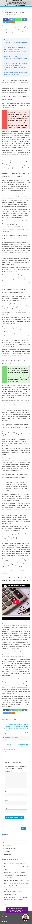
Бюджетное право (8, 838)
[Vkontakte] (24, 19)
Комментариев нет (22, 14)
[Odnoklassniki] (12, 22)
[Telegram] (6, 22)
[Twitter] (12, 19)
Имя (6, 791)
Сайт (6, 808)
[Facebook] (6, 19)
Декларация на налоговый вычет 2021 (16, 733)
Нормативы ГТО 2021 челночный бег (14, 872)
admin (5, 14)
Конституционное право (11, 737)
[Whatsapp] (18, 19)
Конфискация (6, 851)
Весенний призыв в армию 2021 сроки (15, 863)
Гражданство (6, 842)
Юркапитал (5, 914)
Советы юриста (7, 854)
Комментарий (9, 771)
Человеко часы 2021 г (10, 894)
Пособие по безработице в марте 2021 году (16, 880)
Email (7, 800)
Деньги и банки (7, 845)
